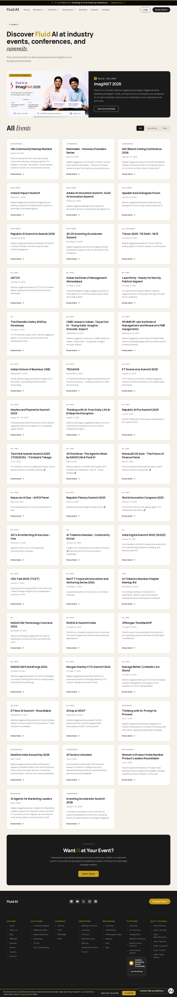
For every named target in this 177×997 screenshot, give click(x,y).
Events (11, 947)
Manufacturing (86, 938)
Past (165, 128)
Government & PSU (88, 947)
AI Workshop (109, 930)
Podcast (12, 943)
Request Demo (160, 901)
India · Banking (158, 925)
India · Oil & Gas (158, 930)
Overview (108, 925)
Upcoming (152, 128)
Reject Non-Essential (110, 993)
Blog (10, 934)
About (27, 9)
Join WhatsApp (136, 971)
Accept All (129, 993)
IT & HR (35, 943)
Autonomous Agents (133, 951)
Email (58, 938)
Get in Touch (88, 873)
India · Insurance (159, 946)
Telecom (84, 943)
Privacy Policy (25, 994)
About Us (12, 930)
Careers (94, 9)
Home (10, 925)
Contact (106, 9)
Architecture (134, 930)
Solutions (37, 9)
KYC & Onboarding (40, 947)
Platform (52, 9)
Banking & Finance (88, 925)
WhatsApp (60, 934)
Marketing (36, 938)
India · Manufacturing (158, 935)
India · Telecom (158, 941)
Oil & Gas (84, 934)
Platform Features (136, 938)
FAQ (106, 943)
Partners (83, 9)
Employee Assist (39, 930)
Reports (107, 938)
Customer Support (40, 925)
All (140, 128)
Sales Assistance (39, 934)
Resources (68, 9)
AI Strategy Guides (112, 934)
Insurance (84, 930)
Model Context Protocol (134, 944)
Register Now (118, 2)
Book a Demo (161, 9)
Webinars (12, 938)
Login (145, 9)
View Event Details (106, 108)
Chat (58, 930)
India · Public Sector (157, 956)
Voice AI (59, 925)
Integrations (133, 934)
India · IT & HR (158, 950)
